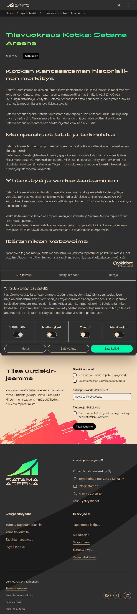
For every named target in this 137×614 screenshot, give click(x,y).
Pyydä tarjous (15, 547)
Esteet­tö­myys (82, 549)
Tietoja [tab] (113, 275)
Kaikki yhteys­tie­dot (86, 501)
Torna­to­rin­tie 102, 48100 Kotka (99, 478)
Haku (119, 5)
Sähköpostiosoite (90, 390)
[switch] (52, 334)
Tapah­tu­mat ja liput (86, 524)
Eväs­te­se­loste (14, 602)
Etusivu (10, 13)
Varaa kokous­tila (17, 532)
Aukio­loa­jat (81, 535)
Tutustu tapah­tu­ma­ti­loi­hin (24, 524)
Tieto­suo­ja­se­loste (16, 588)
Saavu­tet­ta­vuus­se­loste (19, 595)
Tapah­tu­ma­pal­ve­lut (19, 539)
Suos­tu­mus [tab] (24, 275)
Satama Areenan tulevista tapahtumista (102, 380)
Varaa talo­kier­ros (85, 557)
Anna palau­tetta (15, 609)
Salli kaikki (112, 348)
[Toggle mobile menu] (127, 5)
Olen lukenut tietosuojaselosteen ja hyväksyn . (105, 415)
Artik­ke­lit (31, 56)
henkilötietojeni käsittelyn (93, 417)
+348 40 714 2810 (90, 493)
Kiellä (25, 348)
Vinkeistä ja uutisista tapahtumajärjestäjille (103, 375)
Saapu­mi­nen (81, 542)
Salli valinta (68, 348)
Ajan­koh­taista (29, 13)
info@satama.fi (88, 486)
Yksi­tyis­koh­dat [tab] (68, 275)
